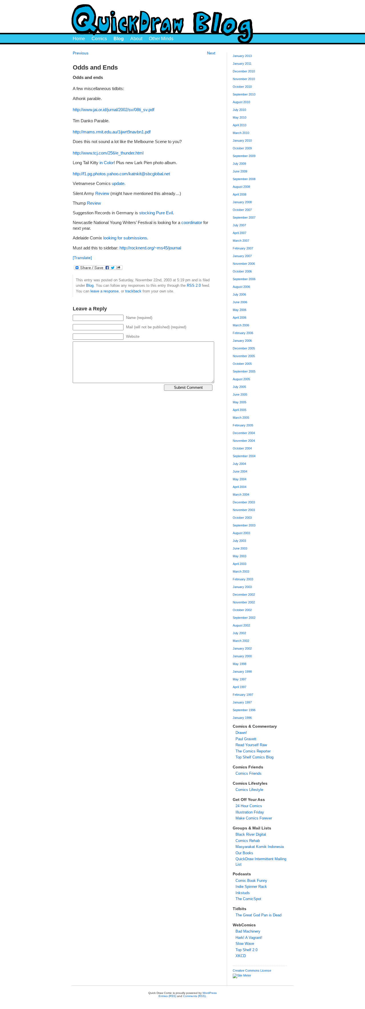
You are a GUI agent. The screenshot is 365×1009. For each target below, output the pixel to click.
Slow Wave (245, 943)
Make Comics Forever (254, 818)
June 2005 (240, 394)
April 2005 (239, 410)
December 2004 (244, 433)
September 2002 (244, 617)
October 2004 (242, 448)
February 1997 (243, 694)
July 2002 (239, 633)
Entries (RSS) (167, 996)
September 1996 (244, 710)
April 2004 (239, 487)
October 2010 (242, 86)
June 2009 (240, 171)
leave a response (104, 291)
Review (102, 193)
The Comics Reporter (253, 751)
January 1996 (242, 717)
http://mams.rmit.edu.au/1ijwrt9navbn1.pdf (112, 132)
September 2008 (244, 179)
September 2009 (244, 156)
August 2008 (241, 186)
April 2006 (239, 317)
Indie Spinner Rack (251, 886)
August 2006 (241, 286)
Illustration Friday (250, 812)
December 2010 (244, 71)
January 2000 (242, 656)
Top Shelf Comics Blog (254, 757)
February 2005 (243, 425)
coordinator (192, 222)
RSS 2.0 (194, 285)
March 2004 (241, 494)
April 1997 (239, 687)
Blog (118, 38)
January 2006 (242, 340)
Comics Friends (248, 773)
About (136, 38)
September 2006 (244, 279)
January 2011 (242, 63)
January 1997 (242, 702)
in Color (107, 162)
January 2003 (242, 587)
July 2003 (239, 540)
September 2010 (244, 94)
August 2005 (241, 379)
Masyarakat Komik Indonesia (260, 847)
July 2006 (239, 294)
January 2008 (242, 202)
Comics (99, 38)
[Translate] (82, 257)
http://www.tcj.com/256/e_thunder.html (108, 153)
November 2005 (244, 356)
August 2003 (241, 533)
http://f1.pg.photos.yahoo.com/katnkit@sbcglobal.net (121, 174)
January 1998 (242, 671)
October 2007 (242, 209)
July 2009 (239, 163)
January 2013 (242, 56)
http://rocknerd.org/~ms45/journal (150, 248)
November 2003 (244, 510)
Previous (80, 53)
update (118, 183)
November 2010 (244, 79)
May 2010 (239, 117)
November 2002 (244, 602)
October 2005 (242, 363)
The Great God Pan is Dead (258, 915)
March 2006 (241, 325)
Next (211, 53)
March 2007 (241, 240)
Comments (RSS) (194, 996)
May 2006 (239, 310)
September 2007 (244, 217)
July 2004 (239, 463)
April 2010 (239, 125)
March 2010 (241, 133)
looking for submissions (125, 238)
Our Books (244, 853)
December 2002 (244, 594)
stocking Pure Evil (156, 213)
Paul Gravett (246, 739)
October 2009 (242, 148)
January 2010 (242, 140)
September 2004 (244, 456)
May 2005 (239, 402)
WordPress (209, 992)
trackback (133, 291)
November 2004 (244, 440)
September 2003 (244, 525)
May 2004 (239, 479)
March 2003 (241, 571)
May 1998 (239, 664)
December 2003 (244, 502)
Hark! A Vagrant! (249, 937)
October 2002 (242, 610)
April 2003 (239, 563)
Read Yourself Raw (251, 745)
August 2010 (241, 102)
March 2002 (241, 640)
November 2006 (244, 263)
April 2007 (239, 233)
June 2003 (240, 548)
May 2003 (239, 556)
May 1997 (239, 679)
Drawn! (241, 733)
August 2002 (241, 625)
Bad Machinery (248, 931)
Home (79, 38)
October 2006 (242, 271)
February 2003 (243, 579)
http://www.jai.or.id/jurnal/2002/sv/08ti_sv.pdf (113, 109)
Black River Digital (251, 834)
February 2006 (243, 333)
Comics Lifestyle (249, 790)
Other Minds (161, 38)
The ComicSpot (248, 899)
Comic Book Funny (251, 880)
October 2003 (242, 517)
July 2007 (239, 225)
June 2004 (240, 471)
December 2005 (244, 348)
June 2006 (240, 302)
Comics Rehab (248, 841)
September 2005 (244, 371)
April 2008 (239, 194)
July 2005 (239, 386)
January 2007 (242, 256)
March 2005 (241, 417)
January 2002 (242, 648)
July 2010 (239, 109)
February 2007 (243, 248)
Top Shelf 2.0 (246, 950)
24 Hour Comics (249, 806)
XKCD (241, 956)
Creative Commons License (252, 970)
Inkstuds (243, 893)
